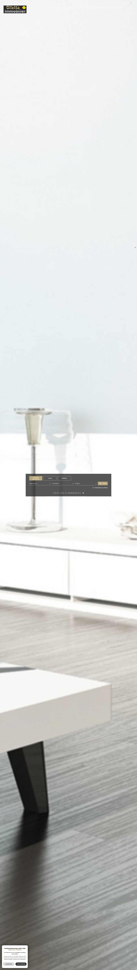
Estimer (64, 478)
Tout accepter (21, 964)
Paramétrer (8, 964)
